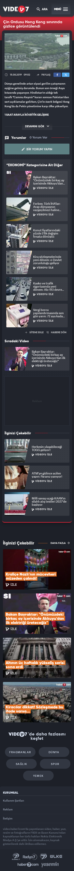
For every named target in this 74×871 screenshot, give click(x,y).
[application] (37, 435)
